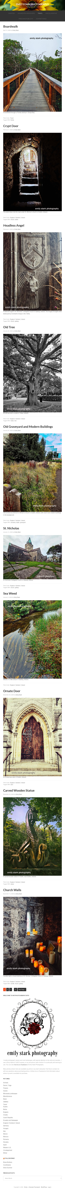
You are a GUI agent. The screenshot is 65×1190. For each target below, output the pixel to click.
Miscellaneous (7, 1096)
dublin (16, 219)
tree (15, 420)
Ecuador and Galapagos (10, 1120)
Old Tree (9, 327)
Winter (5, 1153)
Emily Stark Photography (32, 4)
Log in (49, 1187)
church (12, 219)
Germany (6, 1126)
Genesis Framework (34, 1187)
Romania (6, 1139)
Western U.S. (7, 1147)
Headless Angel (13, 225)
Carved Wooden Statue (19, 790)
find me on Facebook (20, 1065)
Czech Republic (8, 1117)
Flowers (5, 1088)
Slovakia (5, 1142)
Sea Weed (10, 593)
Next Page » (22, 989)
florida (12, 120)
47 (15, 989)
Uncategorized (7, 1150)
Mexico (5, 1134)
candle (12, 983)
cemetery (13, 522)
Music (5, 1099)
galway (17, 321)
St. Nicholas (11, 528)
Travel (11, 118)
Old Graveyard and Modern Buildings (28, 426)
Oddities (5, 1102)
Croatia (5, 1115)
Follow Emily (10, 1158)
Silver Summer (7, 1168)
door (12, 784)
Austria (5, 1107)
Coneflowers (7, 1165)
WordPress (44, 1187)
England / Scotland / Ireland (17, 217)
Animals (5, 1083)
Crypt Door (10, 126)
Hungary (5, 1128)
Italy (4, 1131)
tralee (12, 420)
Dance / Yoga (7, 1085)
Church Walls (12, 890)
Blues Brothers (7, 1162)
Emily (25, 1187)
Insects (5, 1091)
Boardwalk (10, 26)
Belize (5, 1109)
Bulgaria (5, 1112)
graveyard (23, 522)
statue (12, 884)
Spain (5, 1145)
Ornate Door (11, 691)
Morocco (5, 1136)
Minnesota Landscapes (10, 1093)
